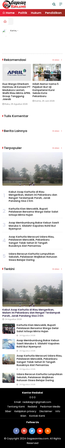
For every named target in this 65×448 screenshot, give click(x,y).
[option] (17, 86)
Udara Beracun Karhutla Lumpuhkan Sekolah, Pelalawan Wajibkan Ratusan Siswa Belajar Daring (33, 257)
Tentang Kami (16, 406)
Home (10, 13)
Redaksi (32, 406)
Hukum (36, 13)
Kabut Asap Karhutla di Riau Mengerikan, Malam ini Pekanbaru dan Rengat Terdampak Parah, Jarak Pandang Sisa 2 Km (33, 196)
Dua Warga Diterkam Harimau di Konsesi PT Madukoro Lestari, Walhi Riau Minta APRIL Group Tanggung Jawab (16, 91)
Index (56, 60)
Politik (22, 13)
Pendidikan (53, 13)
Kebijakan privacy (25, 411)
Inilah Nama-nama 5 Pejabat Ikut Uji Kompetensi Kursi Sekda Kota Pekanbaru (45, 90)
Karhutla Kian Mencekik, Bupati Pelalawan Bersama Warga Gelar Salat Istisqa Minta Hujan (33, 211)
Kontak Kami (37, 416)
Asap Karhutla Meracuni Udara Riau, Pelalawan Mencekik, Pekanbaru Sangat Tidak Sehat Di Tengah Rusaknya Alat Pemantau (31, 241)
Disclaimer (45, 411)
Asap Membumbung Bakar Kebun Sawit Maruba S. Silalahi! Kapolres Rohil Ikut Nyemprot (34, 225)
